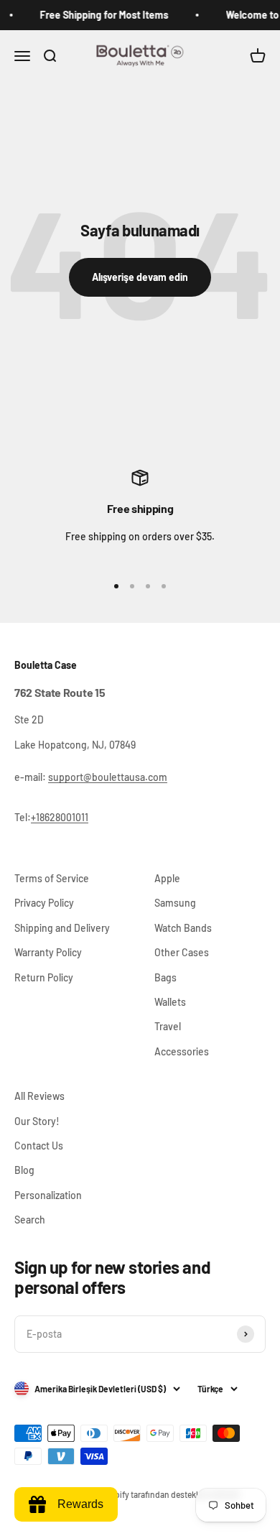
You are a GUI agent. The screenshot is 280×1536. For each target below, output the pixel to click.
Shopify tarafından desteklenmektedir (170, 1494)
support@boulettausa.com (107, 777)
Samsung (175, 903)
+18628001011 (59, 817)
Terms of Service (51, 878)
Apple (167, 878)
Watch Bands (183, 928)
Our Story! (37, 1121)
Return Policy (43, 977)
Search (29, 1219)
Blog (24, 1170)
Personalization (48, 1195)
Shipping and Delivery (62, 928)
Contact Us (38, 1145)
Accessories (181, 1051)
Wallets (170, 1002)
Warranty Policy (48, 952)
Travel (167, 1026)
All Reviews (39, 1096)
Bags (165, 977)
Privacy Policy (44, 903)
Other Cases (181, 952)
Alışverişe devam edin (140, 277)
